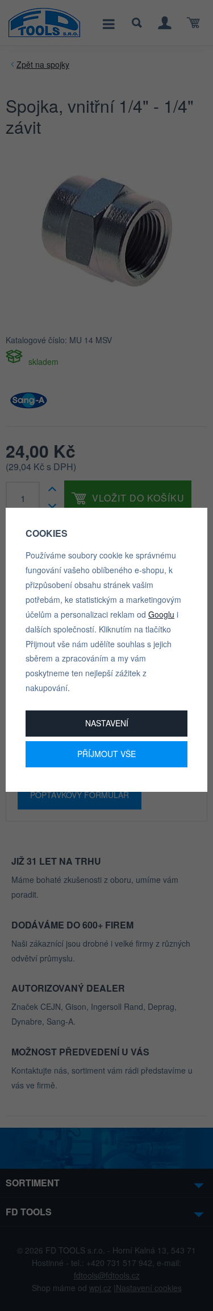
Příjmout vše (106, 753)
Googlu (161, 614)
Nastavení (106, 723)
